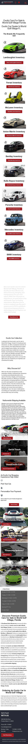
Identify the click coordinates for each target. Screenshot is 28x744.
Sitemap (24, 741)
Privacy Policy (19, 741)
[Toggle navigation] (25, 3)
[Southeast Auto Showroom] (7, 2)
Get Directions (7, 735)
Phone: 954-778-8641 (6, 724)
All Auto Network (11, 741)
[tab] (14, 589)
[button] (14, 62)
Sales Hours (6, 589)
